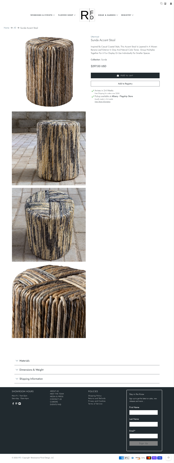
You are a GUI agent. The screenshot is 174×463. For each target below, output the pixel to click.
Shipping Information (31, 379)
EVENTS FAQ (55, 404)
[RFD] (87, 15)
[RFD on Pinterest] (16, 404)
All (15, 28)
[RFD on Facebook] (13, 404)
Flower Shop (65, 15)
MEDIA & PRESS (56, 396)
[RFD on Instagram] (19, 404)
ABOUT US (54, 391)
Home (6, 28)
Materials (24, 361)
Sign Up (143, 443)
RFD (19, 457)
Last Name (134, 418)
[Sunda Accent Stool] (49, 72)
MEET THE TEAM (57, 393)
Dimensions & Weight (31, 370)
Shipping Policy (95, 395)
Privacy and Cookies (97, 401)
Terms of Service (95, 403)
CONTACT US (56, 399)
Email (132, 430)
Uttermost (95, 36)
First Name (134, 407)
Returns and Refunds (97, 398)
